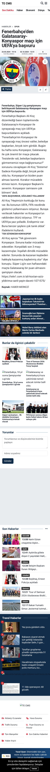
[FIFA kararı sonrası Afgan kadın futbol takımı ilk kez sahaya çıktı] (37, 406)
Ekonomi (30, 10)
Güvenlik (26, 536)
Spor (16, 27)
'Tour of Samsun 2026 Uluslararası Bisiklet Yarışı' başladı (35, 363)
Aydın (25, 549)
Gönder (8, 461)
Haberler (6, 27)
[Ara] (42, 3)
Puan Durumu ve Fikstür (35, 726)
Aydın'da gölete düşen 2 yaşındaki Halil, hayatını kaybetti (33, 554)
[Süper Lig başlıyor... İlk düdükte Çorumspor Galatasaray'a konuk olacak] (13, 406)
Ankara (25, 562)
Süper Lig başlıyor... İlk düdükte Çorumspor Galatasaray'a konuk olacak (11, 418)
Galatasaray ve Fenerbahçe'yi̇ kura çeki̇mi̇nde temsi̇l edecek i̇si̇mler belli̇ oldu (36, 392)
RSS (7, 756)
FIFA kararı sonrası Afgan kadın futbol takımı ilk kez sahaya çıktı (37, 417)
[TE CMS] (25, 705)
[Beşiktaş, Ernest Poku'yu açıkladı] (13, 353)
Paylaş (8, 89)
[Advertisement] (25, 498)
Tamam (34, 769)
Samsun (26, 588)
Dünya (41, 10)
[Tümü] (46, 528)
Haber (20, 10)
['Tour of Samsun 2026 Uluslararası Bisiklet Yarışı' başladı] (37, 353)
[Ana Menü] (46, 3)
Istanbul (26, 575)
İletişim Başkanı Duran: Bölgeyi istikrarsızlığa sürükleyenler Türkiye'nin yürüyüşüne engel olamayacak (33, 567)
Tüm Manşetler (11, 734)
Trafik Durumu (11, 725)
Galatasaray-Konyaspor (28, 108)
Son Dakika (7, 10)
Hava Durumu (36, 718)
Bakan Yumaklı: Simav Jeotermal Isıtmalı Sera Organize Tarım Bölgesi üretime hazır (33, 607)
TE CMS (7, 3)
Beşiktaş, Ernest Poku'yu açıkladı (33, 581)
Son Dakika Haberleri (38, 734)
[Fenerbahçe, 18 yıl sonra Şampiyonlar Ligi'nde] (13, 375)
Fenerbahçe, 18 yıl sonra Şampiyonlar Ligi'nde (12, 383)
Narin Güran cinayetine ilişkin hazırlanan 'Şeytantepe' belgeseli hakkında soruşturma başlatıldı (32, 541)
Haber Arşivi (10, 741)
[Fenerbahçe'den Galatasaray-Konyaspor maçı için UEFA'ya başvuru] (25, 71)
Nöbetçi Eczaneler (13, 718)
